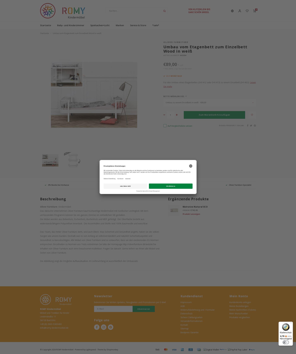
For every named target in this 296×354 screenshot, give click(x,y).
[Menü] (291, 323)
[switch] (286, 342)
